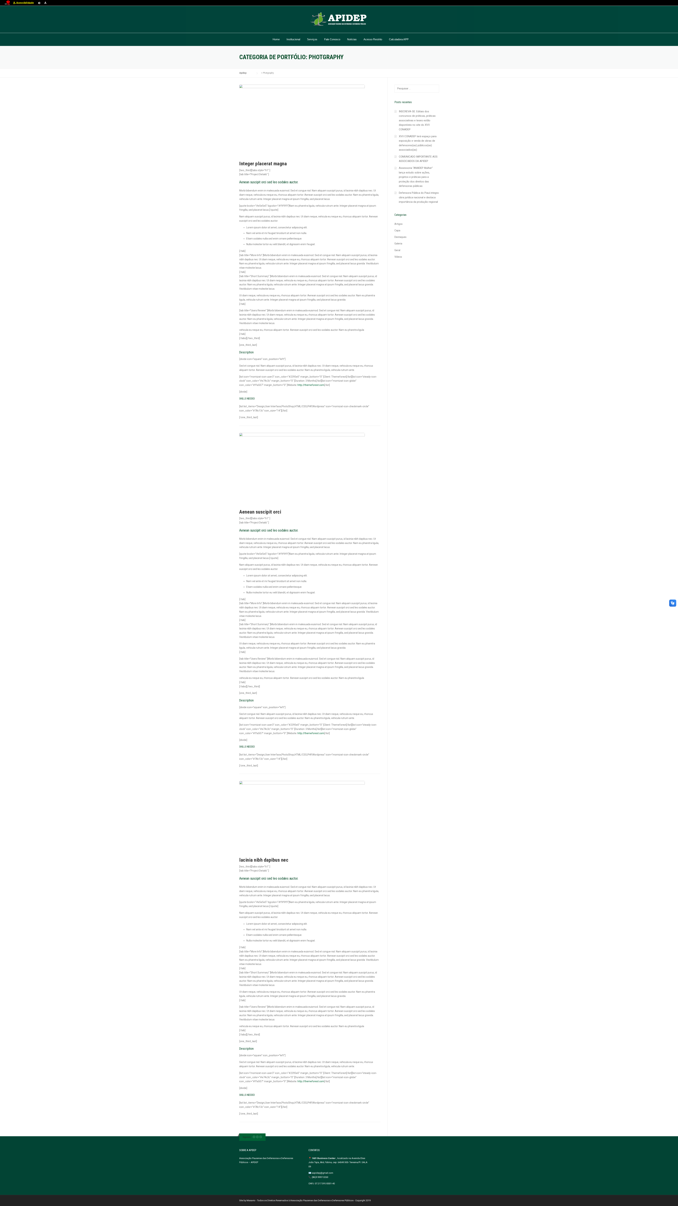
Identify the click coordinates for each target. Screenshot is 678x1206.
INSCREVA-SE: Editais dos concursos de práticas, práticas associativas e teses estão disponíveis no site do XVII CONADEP (417, 120)
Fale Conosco (332, 39)
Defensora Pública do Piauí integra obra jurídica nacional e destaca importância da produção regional (419, 197)
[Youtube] (261, 1137)
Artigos (398, 224)
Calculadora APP (399, 39)
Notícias (352, 39)
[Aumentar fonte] (45, 2)
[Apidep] (339, 19)
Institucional (293, 39)
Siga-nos (247, 1137)
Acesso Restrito (373, 39)
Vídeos (398, 256)
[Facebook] (254, 1137)
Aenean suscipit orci (260, 512)
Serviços (312, 39)
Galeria (398, 243)
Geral (397, 250)
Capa (397, 230)
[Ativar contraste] (39, 2)
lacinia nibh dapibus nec (263, 860)
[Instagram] (257, 1137)
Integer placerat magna (263, 164)
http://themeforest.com (311, 385)
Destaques (400, 237)
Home (276, 39)
